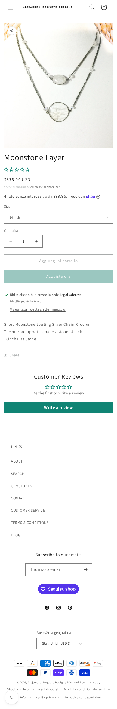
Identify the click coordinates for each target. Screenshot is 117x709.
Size (7, 206)
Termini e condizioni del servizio (87, 689)
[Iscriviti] (86, 569)
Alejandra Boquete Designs (47, 682)
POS (70, 682)
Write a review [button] (58, 407)
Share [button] (15, 355)
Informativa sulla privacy (38, 697)
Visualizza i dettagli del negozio (38, 309)
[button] (11, 7)
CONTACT (19, 498)
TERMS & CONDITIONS (30, 522)
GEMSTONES (21, 485)
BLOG (15, 535)
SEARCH (18, 473)
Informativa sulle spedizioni (81, 697)
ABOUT (17, 461)
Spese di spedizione (17, 187)
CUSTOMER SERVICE (28, 510)
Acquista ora (58, 276)
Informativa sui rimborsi (41, 689)
